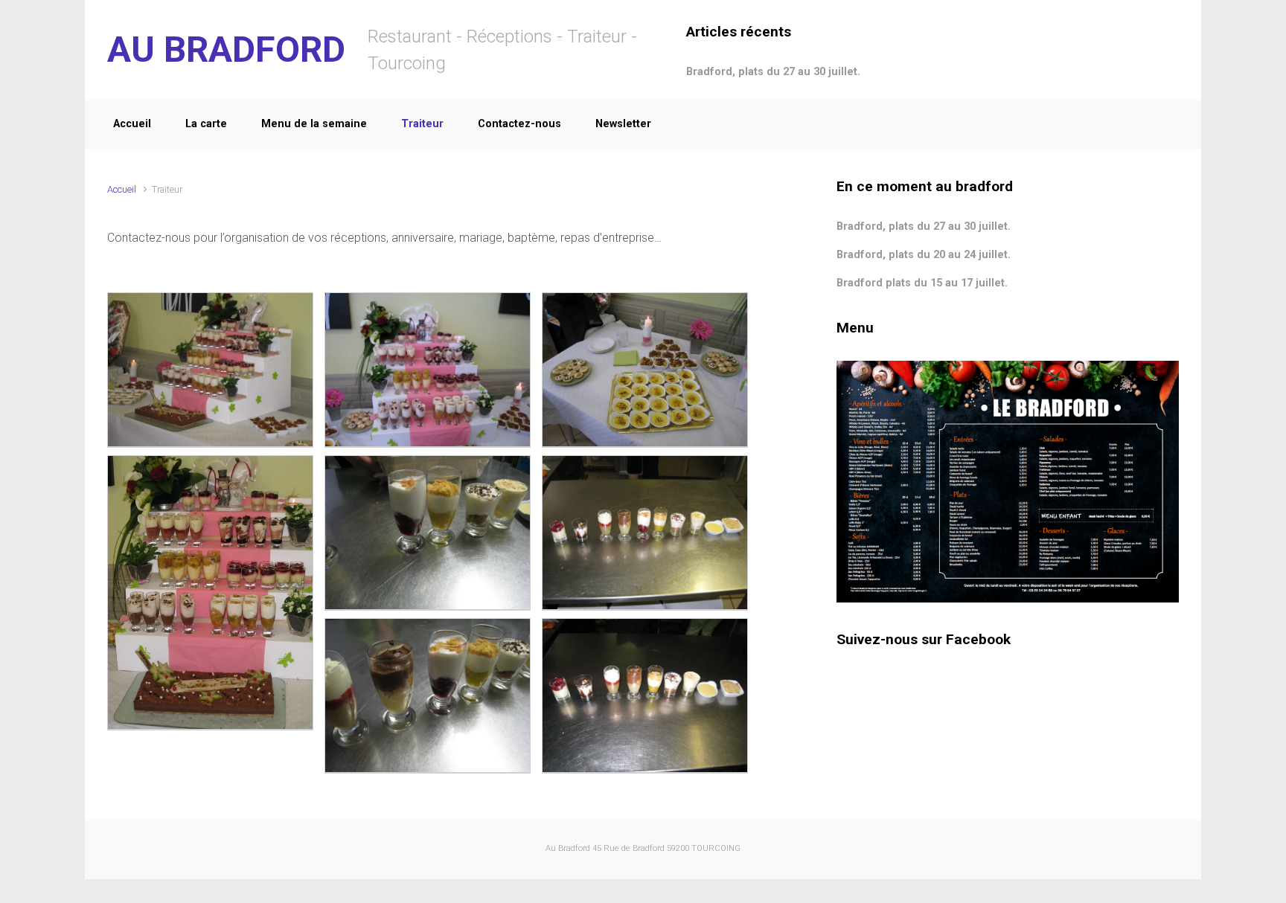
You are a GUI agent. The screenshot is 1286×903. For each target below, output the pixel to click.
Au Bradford (568, 848)
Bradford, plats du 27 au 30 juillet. (773, 71)
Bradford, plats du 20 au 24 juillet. (923, 254)
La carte (206, 124)
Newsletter (623, 124)
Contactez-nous (519, 124)
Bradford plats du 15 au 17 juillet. (922, 283)
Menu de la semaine (314, 124)
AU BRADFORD (226, 49)
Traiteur (422, 124)
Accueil (132, 124)
